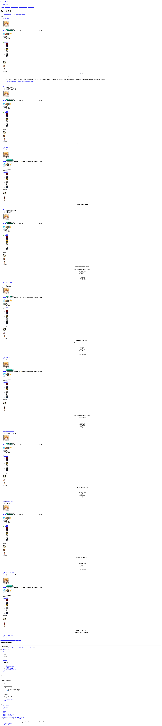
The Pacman (18, 81)
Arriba (4, 711)
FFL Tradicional (6, 705)
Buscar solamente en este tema (14, 689)
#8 (3, 573)
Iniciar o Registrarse (6, 2)
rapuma (25, 81)
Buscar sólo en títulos (12, 678)
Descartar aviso (6, 724)
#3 (3, 209)
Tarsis (17, 14)
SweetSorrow (8, 81)
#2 (3, 148)
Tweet (2, 644)
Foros (4, 651)
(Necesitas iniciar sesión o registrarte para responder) (11, 640)
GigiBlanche (32, 81)
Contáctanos (5, 707)
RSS (4, 712)
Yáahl (22, 81)
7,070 (7, 41)
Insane (28, 81)
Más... (5, 700)
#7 (3, 502)
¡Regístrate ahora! (4, 4)
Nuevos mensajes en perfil (11, 669)
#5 (3, 358)
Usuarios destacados (10, 666)
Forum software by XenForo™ (12, 717)
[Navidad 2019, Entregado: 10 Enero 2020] (4, 34)
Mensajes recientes (10, 699)
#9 (3, 636)
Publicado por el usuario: (6, 680)
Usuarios (5, 660)
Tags (4, 670)
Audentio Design (19, 718)
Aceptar (4, 723)
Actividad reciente (9, 668)
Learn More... (9, 723)
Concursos (5, 658)
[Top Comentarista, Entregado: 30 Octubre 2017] (10, 34)
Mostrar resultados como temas (16, 692)
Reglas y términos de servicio (9, 714)
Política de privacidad (7, 715)
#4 (3, 283)
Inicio (4, 709)
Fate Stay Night (7, 14)
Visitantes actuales (9, 667)
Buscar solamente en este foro (14, 690)
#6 (3, 432)
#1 (3, 86)
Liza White (13, 81)
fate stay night (6, 18)
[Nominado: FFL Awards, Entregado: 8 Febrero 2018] (7, 34)
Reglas (4, 671)
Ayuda (4, 708)
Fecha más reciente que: (6, 685)
